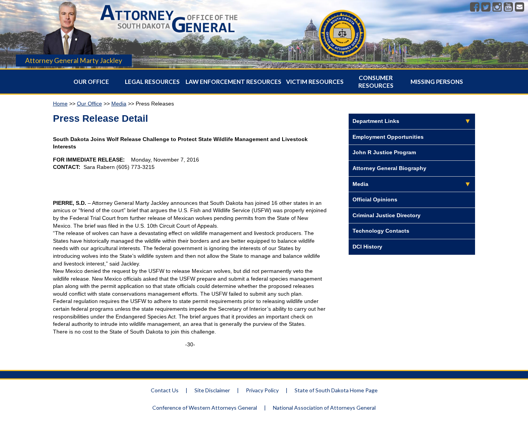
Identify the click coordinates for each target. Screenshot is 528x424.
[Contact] (519, 7)
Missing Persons (436, 81)
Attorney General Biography (389, 168)
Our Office (91, 81)
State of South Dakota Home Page (336, 390)
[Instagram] (497, 7)
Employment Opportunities (388, 137)
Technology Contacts (381, 231)
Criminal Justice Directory (387, 215)
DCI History (367, 247)
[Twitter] (486, 7)
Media (118, 103)
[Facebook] (474, 7)
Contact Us (165, 390)
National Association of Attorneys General (324, 407)
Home (60, 103)
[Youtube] (508, 7)
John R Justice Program (384, 152)
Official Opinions (375, 199)
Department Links (376, 121)
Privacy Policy (262, 390)
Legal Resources (152, 81)
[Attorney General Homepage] (169, 34)
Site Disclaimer (212, 390)
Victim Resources (315, 81)
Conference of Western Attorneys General (204, 407)
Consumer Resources (375, 81)
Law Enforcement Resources (233, 81)
